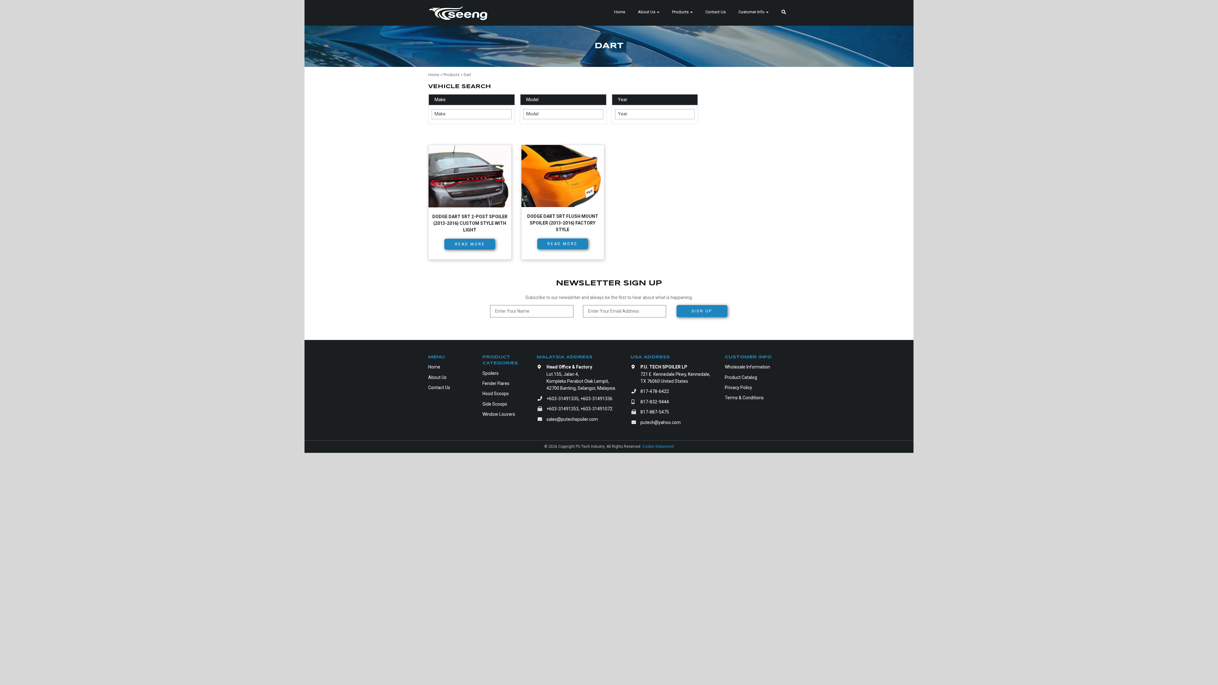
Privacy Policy (738, 387)
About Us (647, 12)
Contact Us (715, 12)
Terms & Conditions (744, 397)
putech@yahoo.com (660, 422)
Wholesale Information (747, 366)
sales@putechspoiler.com (572, 419)
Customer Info (751, 12)
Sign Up (701, 311)
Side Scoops (494, 404)
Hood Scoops (495, 393)
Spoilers (490, 373)
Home (619, 12)
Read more (470, 244)
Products (681, 12)
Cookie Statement (658, 446)
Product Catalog (741, 377)
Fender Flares (495, 383)
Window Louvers (498, 414)
